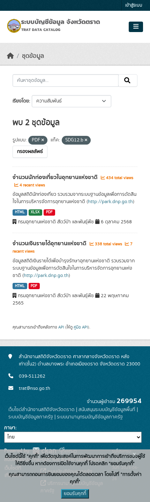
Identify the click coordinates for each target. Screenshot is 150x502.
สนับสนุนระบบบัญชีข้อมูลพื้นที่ (106, 409)
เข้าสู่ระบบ (133, 5)
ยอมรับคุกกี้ (75, 493)
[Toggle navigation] (136, 27)
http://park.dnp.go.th (110, 201)
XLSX (35, 212)
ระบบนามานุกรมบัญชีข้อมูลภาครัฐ (90, 417)
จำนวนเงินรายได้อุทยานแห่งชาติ (50, 243)
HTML (20, 212)
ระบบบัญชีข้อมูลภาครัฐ (30, 417)
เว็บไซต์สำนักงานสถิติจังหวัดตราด (41, 409)
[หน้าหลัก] (10, 56)
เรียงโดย (21, 101)
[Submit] (127, 80)
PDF (49, 212)
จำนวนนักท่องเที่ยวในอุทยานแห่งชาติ (56, 177)
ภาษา (9, 427)
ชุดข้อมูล (33, 56)
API (61, 327)
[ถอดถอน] (43, 140)
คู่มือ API (81, 327)
